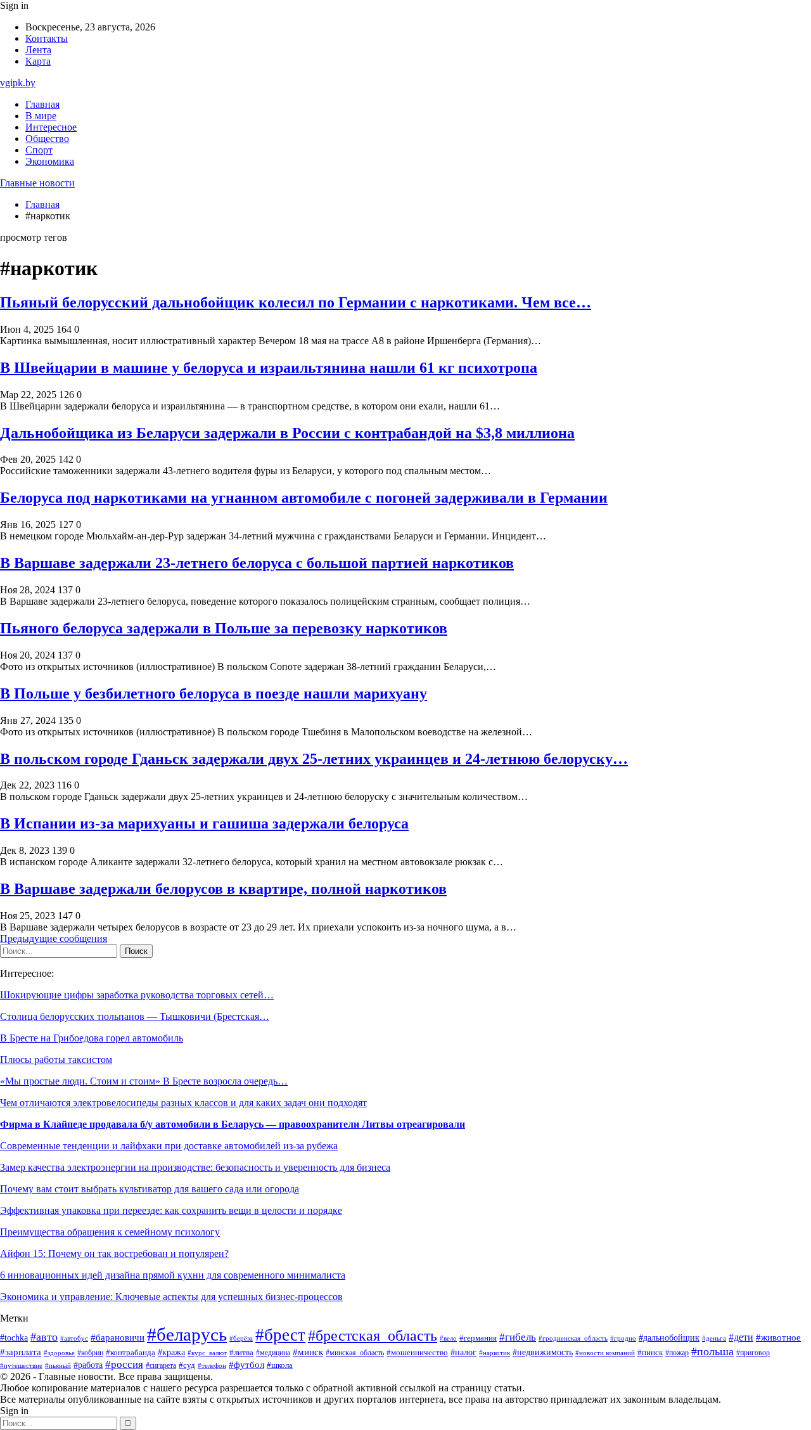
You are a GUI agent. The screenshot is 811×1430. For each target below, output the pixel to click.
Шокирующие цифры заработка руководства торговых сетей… (137, 994)
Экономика (49, 161)
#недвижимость (543, 1352)
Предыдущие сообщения (53, 938)
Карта (38, 61)
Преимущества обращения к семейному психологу (110, 1232)
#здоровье (59, 1352)
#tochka (14, 1337)
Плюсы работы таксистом (56, 1059)
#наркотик (494, 1352)
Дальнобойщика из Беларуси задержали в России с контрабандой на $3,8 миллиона (287, 433)
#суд (187, 1365)
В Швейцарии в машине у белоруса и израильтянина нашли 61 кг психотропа (268, 367)
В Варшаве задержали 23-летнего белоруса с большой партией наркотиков (257, 563)
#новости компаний (605, 1352)
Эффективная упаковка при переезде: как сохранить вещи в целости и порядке (171, 1210)
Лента (38, 49)
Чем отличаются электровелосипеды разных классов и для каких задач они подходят (183, 1102)
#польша (712, 1351)
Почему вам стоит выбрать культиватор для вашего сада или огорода (149, 1188)
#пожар (677, 1352)
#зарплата (20, 1352)
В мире (40, 115)
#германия (478, 1338)
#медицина (273, 1353)
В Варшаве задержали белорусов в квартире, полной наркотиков (223, 888)
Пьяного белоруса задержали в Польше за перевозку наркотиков (223, 628)
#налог (463, 1352)
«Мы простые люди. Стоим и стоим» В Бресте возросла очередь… (144, 1081)
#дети (741, 1337)
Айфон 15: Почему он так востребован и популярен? (114, 1253)
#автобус (74, 1338)
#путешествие (21, 1365)
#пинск (650, 1352)
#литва (241, 1352)
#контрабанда (130, 1352)
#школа (280, 1365)
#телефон (212, 1365)
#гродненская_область (573, 1338)
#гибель (517, 1337)
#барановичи (117, 1337)
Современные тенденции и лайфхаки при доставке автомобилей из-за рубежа (169, 1145)
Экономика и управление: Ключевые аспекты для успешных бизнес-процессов (171, 1296)
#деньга (714, 1338)
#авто (44, 1336)
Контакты (46, 38)
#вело (448, 1338)
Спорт (39, 150)
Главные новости (37, 182)
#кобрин (90, 1352)
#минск (308, 1351)
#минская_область (355, 1352)
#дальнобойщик (669, 1338)
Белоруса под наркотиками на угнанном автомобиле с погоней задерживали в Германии (304, 497)
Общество (47, 138)
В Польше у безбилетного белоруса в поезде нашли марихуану (213, 693)
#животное (778, 1337)
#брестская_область (372, 1335)
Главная (42, 104)
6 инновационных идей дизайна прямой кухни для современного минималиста (172, 1275)
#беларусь (187, 1334)
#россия (124, 1364)
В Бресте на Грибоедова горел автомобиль (91, 1038)
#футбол (246, 1365)
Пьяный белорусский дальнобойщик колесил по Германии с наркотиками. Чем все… (295, 302)
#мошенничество (417, 1352)
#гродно (623, 1338)
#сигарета (161, 1365)
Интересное (51, 127)
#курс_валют (207, 1352)
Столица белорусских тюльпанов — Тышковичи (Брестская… (134, 1016)
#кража (171, 1352)
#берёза (241, 1338)
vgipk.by (17, 82)
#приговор (753, 1353)
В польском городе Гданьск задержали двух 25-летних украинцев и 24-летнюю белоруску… (314, 758)
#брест (280, 1334)
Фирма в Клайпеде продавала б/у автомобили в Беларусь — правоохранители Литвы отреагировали (232, 1124)
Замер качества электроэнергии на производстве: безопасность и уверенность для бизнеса (195, 1167)
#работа (88, 1365)
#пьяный (58, 1365)
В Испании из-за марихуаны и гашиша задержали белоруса (204, 823)
